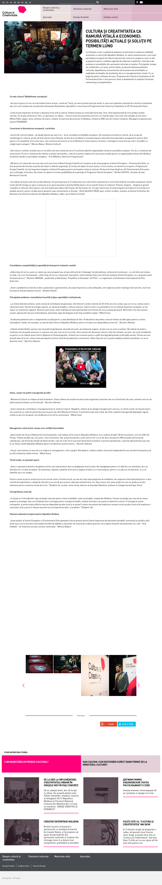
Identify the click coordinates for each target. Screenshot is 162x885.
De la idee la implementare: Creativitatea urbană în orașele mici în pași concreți (61, 782)
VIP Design (16, 878)
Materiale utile (111, 8)
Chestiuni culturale (82, 8)
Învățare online (111, 17)
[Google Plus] (108, 724)
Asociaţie (47, 17)
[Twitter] (126, 724)
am (15, 2)
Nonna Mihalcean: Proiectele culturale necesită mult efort (33, 763)
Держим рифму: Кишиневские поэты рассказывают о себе (119, 761)
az (11, 2)
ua (30, 2)
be (19, 2)
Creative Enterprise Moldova (61, 821)
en (3, 2)
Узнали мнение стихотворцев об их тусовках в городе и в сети (139, 791)
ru (7, 2)
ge (22, 2)
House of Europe (39, 866)
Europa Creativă (81, 17)
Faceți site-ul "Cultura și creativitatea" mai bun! (138, 823)
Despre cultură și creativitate (51, 8)
